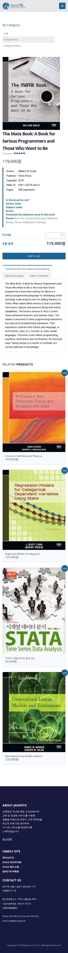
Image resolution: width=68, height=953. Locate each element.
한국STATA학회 (10, 871)
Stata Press (11, 39)
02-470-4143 (15, 916)
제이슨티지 (8, 857)
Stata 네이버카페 (11, 862)
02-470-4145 (33, 916)
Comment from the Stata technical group (27, 268)
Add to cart (34, 256)
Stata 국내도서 (13, 45)
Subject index (14, 207)
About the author (14, 275)
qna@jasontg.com (16, 920)
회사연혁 (7, 839)
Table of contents (38, 275)
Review (10, 218)
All (6, 33)
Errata (10, 210)
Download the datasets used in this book (30, 214)
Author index (13, 203)
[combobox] (56, 235)
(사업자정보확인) (9, 907)
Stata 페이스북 (10, 866)
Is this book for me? (18, 200)
